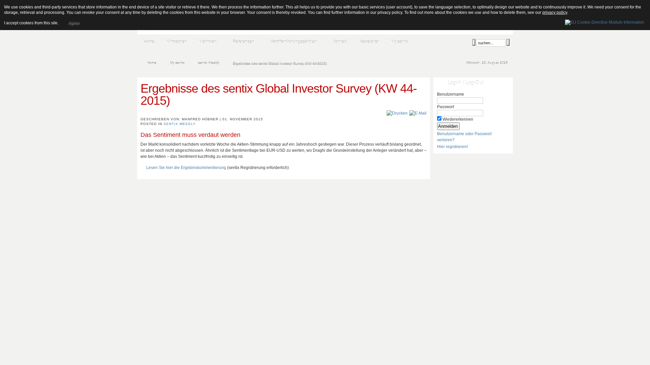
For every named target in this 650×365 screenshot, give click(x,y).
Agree (73, 23)
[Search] (473, 42)
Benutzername (450, 94)
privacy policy (554, 12)
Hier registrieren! (452, 146)
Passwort (445, 106)
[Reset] (508, 42)
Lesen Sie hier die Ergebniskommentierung (186, 167)
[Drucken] (397, 113)
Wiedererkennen (457, 119)
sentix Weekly (180, 124)
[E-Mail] (418, 113)
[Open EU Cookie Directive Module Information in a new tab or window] (604, 21)
